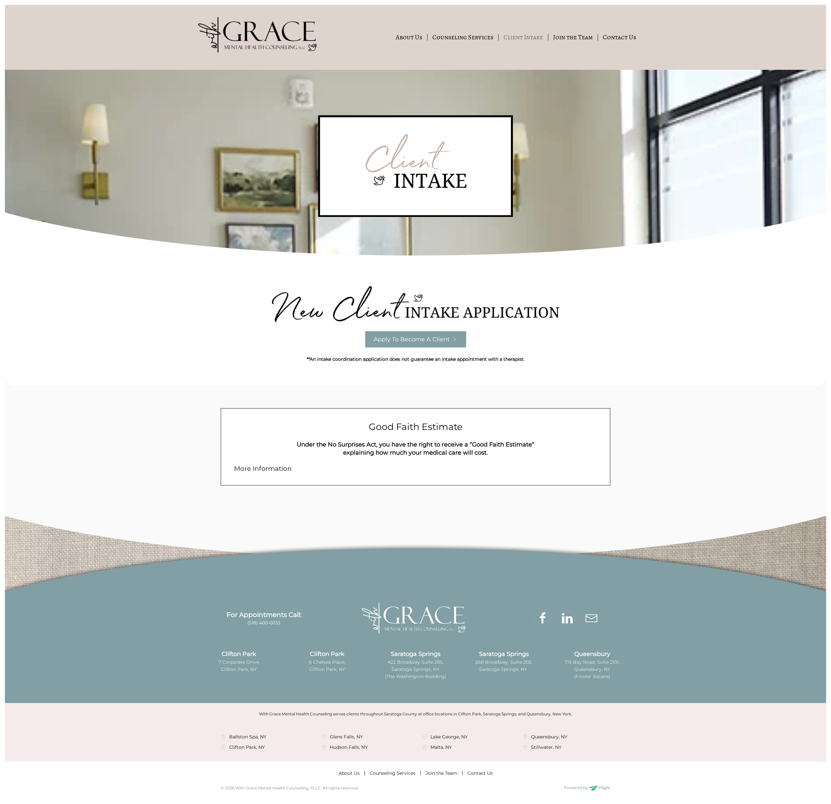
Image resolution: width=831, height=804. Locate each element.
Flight (604, 787)
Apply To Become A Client (412, 339)
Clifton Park (239, 654)
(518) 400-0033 (263, 623)
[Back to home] (260, 37)
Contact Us (619, 37)
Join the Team (573, 37)
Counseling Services (462, 37)
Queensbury (592, 654)
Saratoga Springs (415, 654)
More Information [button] (263, 468)
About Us (409, 37)
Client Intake (523, 37)
